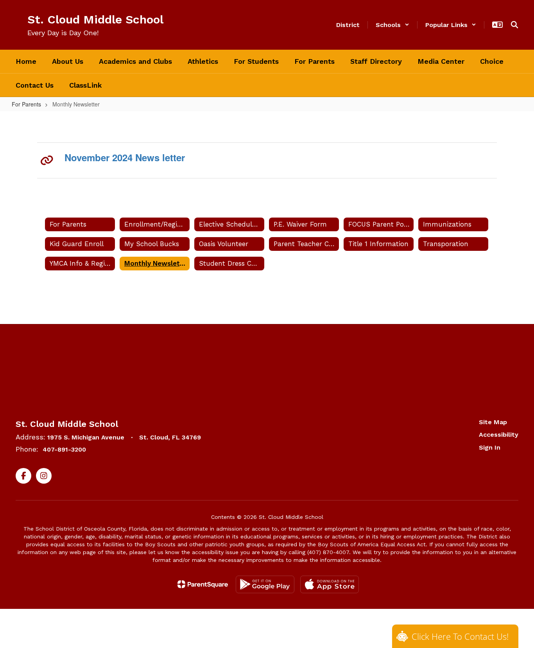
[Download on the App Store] (329, 584)
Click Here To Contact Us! (460, 636)
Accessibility (498, 434)
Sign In (489, 447)
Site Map (493, 422)
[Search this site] (514, 25)
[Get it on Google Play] (265, 584)
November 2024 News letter (125, 157)
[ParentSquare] (203, 584)
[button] (392, 25)
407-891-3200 (64, 449)
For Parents (26, 104)
